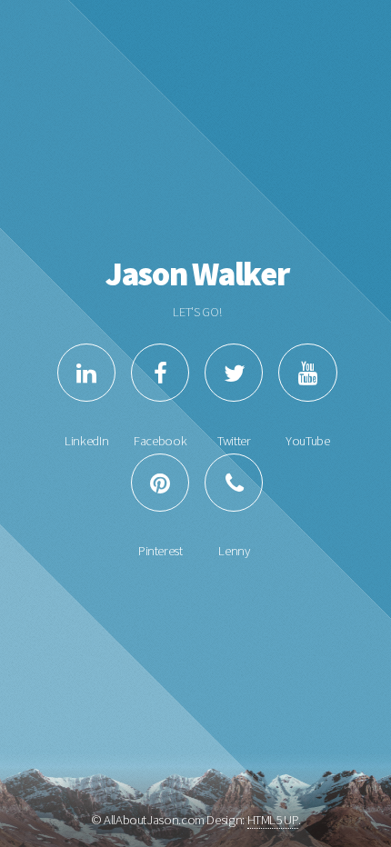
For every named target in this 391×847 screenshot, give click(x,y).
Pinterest (160, 551)
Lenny (233, 551)
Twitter (233, 441)
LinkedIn (86, 441)
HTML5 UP (272, 820)
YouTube (307, 441)
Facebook (160, 441)
